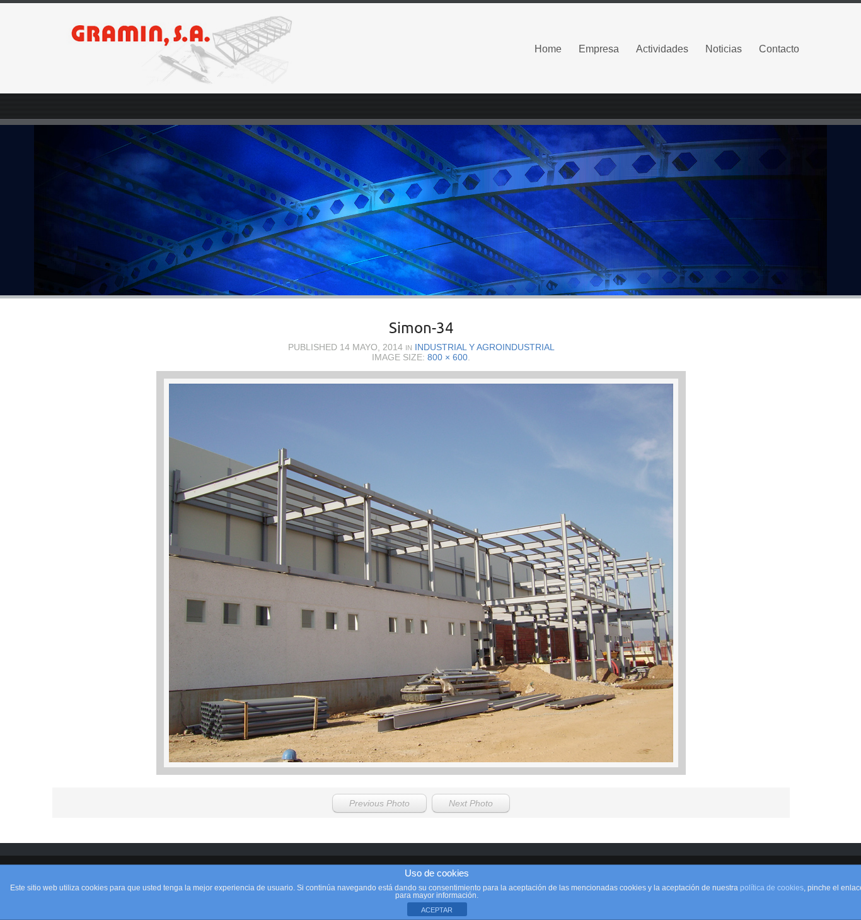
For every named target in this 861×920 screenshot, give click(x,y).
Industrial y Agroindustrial (485, 347)
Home (548, 49)
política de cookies (772, 887)
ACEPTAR (437, 910)
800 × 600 (447, 357)
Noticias (723, 49)
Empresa (599, 49)
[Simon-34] (421, 573)
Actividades (662, 49)
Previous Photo (379, 803)
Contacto (779, 49)
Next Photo (471, 803)
